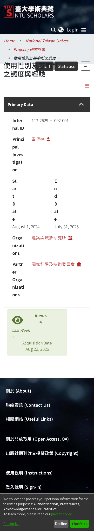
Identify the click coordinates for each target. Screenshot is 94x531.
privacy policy (61, 514)
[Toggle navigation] (83, 29)
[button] (81, 104)
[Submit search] (54, 30)
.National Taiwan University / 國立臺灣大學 (49, 41)
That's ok (79, 523)
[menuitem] (61, 30)
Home (9, 41)
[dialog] (47, 512)
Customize (11, 523)
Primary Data (20, 104)
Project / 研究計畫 (29, 49)
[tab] (47, 104)
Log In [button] (73, 30)
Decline (61, 523)
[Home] (29, 10)
